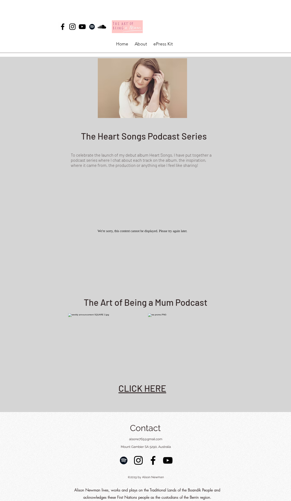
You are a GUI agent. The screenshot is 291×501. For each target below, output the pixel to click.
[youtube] (82, 26)
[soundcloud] (102, 26)
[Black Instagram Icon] (72, 26)
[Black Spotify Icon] (92, 26)
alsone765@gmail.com (145, 439)
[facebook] (62, 26)
